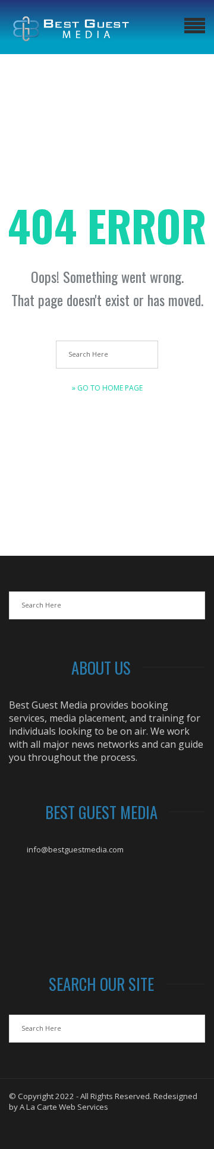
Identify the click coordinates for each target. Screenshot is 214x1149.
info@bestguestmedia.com (75, 849)
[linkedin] (128, 1129)
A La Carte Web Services (64, 1106)
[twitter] (107, 1129)
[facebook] (85, 1129)
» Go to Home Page (107, 388)
